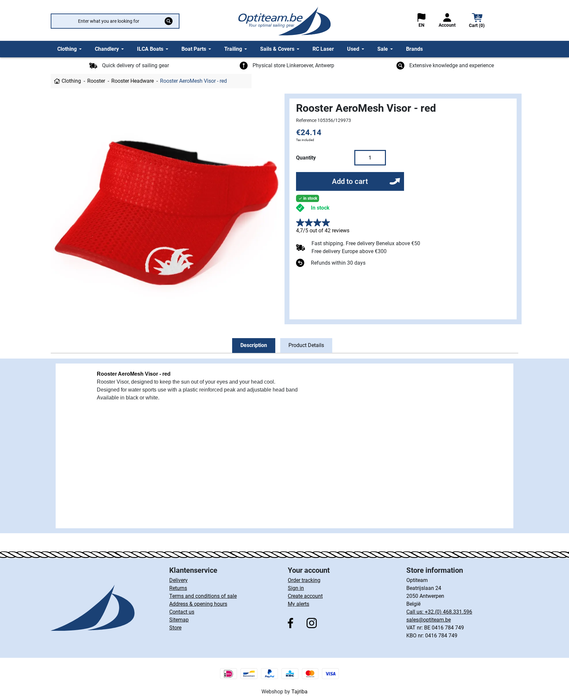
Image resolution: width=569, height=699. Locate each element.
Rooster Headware (132, 81)
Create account (305, 596)
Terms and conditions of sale (203, 596)
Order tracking (304, 580)
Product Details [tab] (306, 345)
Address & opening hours (198, 604)
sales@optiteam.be (428, 620)
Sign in (296, 588)
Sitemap (179, 620)
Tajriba (299, 691)
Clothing (71, 81)
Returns (178, 588)
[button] (477, 21)
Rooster (96, 81)
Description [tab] (253, 345)
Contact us (181, 612)
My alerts (298, 604)
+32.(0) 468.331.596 (448, 612)
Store (175, 628)
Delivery (178, 580)
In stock (320, 208)
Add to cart (350, 181)
